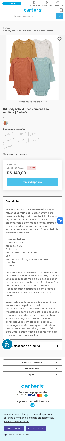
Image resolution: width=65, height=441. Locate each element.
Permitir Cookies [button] (14, 428)
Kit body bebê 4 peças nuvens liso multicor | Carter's (29, 30)
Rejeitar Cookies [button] (35, 428)
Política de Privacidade (16, 421)
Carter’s (6, 28)
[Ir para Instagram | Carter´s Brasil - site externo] (32, 406)
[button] (17, 434)
